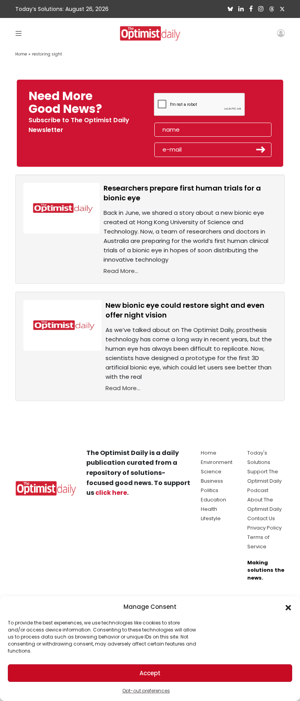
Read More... (121, 271)
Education (213, 499)
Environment (216, 462)
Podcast (257, 490)
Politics (209, 490)
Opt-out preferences (146, 690)
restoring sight (47, 54)
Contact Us (261, 518)
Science (211, 471)
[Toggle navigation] (18, 33)
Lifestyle (211, 518)
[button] (288, 607)
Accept (150, 673)
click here (111, 492)
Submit (261, 149)
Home (21, 54)
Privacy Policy (264, 528)
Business (212, 481)
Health (209, 509)
